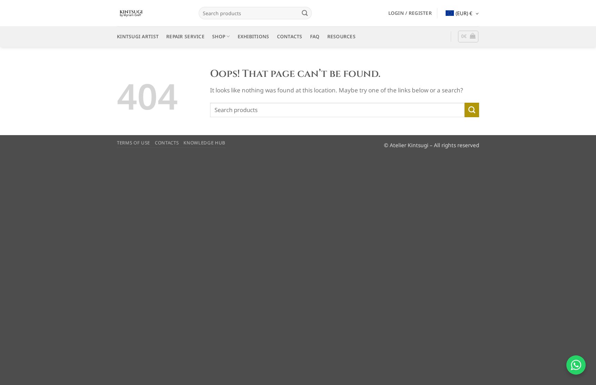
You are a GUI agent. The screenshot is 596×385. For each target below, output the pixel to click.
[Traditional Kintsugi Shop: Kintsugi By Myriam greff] (152, 13)
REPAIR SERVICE (185, 36)
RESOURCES (341, 36)
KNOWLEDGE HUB (204, 143)
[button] (410, 13)
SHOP (218, 36)
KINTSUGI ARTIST (138, 36)
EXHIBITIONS (253, 36)
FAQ (315, 36)
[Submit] (304, 13)
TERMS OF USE (133, 143)
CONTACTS (289, 36)
